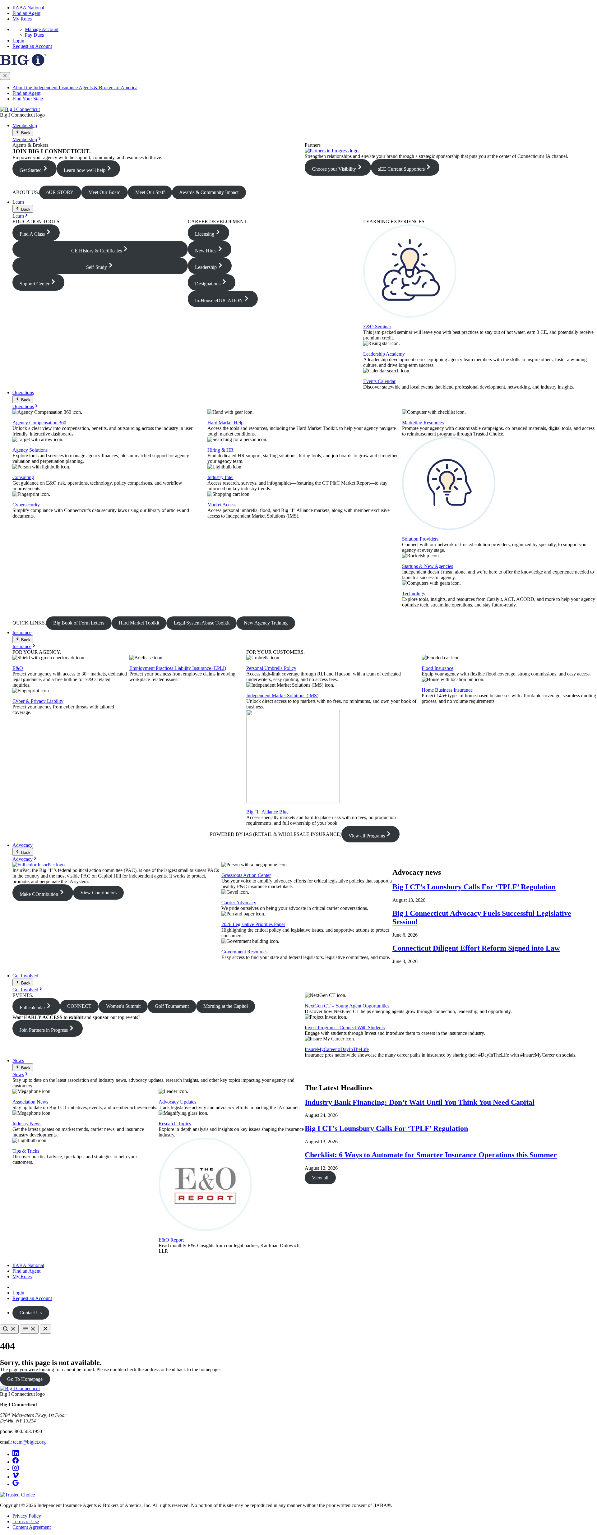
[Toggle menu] (29, 1329)
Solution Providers (420, 539)
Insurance (21, 632)
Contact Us (31, 1312)
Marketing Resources (423, 422)
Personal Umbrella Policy (271, 668)
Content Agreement (31, 1527)
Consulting (23, 477)
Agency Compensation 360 (39, 422)
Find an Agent (26, 13)
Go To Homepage (25, 1379)
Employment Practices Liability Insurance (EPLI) (177, 668)
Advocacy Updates (177, 1101)
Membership (24, 125)
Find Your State (27, 98)
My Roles (22, 18)
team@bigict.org (29, 1442)
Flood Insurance (437, 668)
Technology (413, 593)
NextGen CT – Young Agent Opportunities (347, 1005)
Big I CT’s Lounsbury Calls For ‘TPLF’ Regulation (474, 887)
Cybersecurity (26, 504)
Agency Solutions (30, 450)
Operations (23, 392)
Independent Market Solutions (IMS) (282, 695)
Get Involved (25, 975)
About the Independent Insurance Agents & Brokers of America (74, 87)
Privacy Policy (26, 1516)
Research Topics (175, 1123)
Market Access (221, 504)
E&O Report (171, 1239)
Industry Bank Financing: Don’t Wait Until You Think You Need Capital (420, 1102)
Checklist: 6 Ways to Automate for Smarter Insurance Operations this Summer (431, 1155)
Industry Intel (220, 477)
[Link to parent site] (23, 64)
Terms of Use (25, 1521)
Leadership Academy (384, 354)
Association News (30, 1101)
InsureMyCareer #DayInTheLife (337, 1049)
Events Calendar (379, 381)
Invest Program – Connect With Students (345, 1027)
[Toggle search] (9, 1329)
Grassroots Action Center (246, 875)
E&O (17, 668)
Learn (18, 202)
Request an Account (32, 46)
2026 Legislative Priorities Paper (253, 924)
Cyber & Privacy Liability (37, 701)
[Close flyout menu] (5, 76)
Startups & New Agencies (427, 566)
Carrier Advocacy (238, 902)
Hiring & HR (220, 450)
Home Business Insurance (447, 690)
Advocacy (22, 845)
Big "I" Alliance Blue (267, 811)
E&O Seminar (377, 326)
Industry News (26, 1123)
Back (25, 133)
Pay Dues (34, 35)
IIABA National (28, 7)
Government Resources (244, 951)
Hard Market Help (225, 422)
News (18, 1060)
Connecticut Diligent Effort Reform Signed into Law (476, 948)
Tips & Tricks (25, 1151)
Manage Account (41, 29)
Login (18, 40)
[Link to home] (20, 109)
